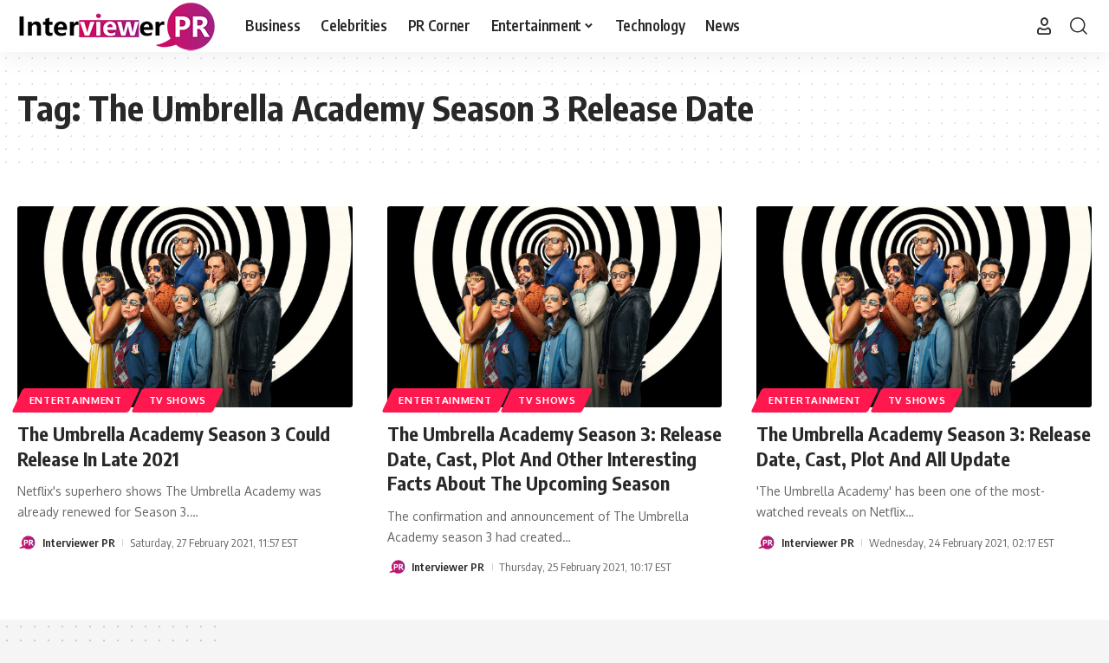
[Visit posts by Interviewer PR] (26, 542)
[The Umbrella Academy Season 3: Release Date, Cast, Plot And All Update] (924, 306)
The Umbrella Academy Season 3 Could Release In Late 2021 (173, 446)
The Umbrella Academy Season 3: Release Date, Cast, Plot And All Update (923, 446)
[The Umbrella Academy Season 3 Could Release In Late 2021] (185, 306)
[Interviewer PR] (117, 26)
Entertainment (75, 399)
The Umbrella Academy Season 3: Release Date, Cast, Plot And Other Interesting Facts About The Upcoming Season (554, 458)
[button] (1044, 26)
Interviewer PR (78, 542)
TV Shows (178, 399)
